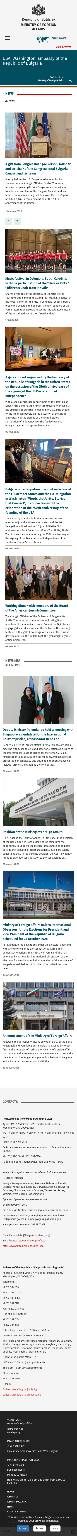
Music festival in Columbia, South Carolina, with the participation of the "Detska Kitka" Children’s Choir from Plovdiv (37, 283)
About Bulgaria (17, 1501)
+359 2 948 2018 (16, 1464)
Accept (23, 1528)
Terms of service (15, 1429)
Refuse (40, 1528)
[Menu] (7, 38)
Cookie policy (13, 1432)
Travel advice (59, 38)
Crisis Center (63, 47)
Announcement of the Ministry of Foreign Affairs (37, 1036)
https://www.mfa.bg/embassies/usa (23, 1246)
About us (13, 1496)
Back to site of (57, 77)
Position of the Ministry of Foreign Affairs (32, 832)
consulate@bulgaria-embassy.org (22, 1394)
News (10, 1506)
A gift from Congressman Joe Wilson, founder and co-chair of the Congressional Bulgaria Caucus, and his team (38, 168)
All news (10, 100)
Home (10, 1491)
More (55, 1528)
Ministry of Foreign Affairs (51, 80)
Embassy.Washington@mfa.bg (28, 1240)
